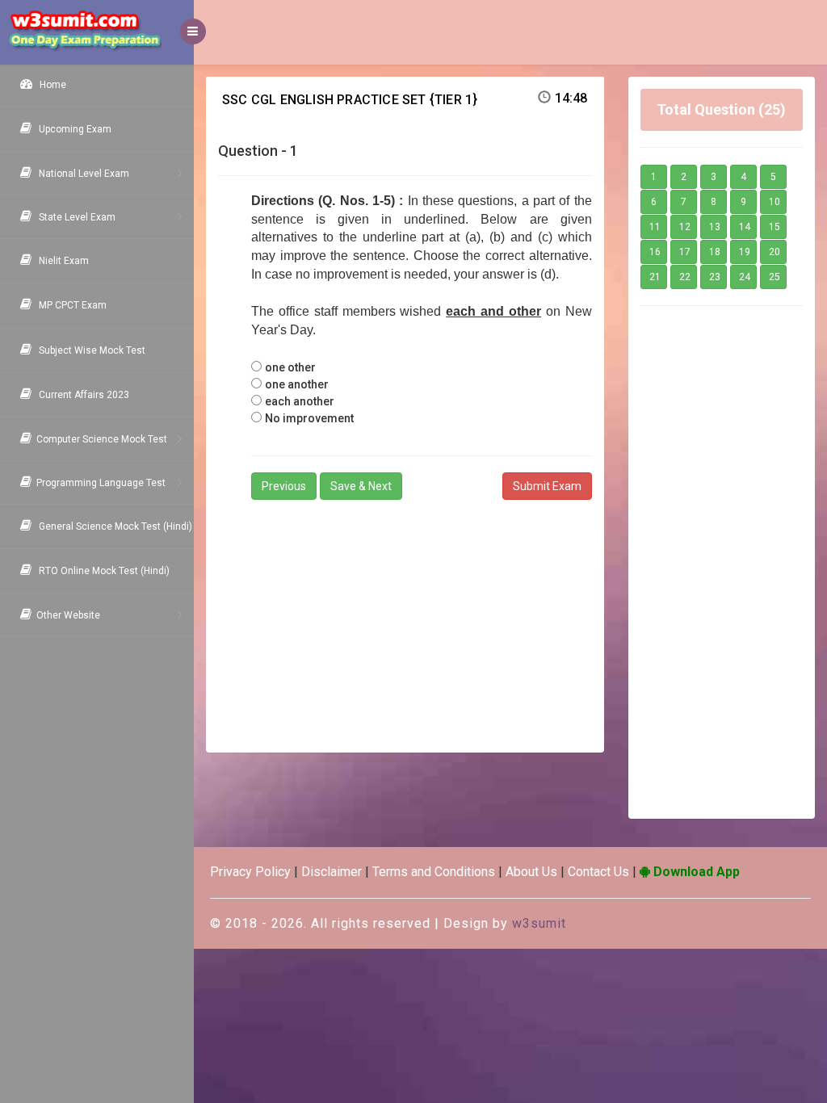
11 (655, 227)
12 (685, 227)
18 (714, 252)
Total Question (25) (721, 109)
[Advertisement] (405, 619)
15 (774, 227)
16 (655, 252)
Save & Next (361, 486)
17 (685, 252)
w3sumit (539, 923)
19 (744, 252)
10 (774, 202)
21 (655, 277)
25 (774, 277)
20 (774, 252)
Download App (695, 871)
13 (714, 227)
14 (744, 227)
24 (744, 277)
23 (714, 277)
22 (685, 277)
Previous (284, 486)
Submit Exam (547, 486)
